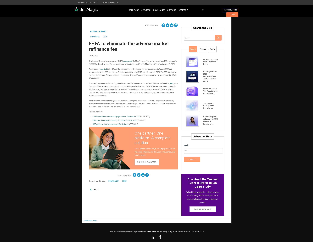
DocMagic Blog (98, 32)
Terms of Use (151, 232)
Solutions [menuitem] (134, 10)
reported (103, 69)
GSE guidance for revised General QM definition (111, 124)
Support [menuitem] (171, 10)
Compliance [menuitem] (159, 10)
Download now (203, 209)
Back (96, 190)
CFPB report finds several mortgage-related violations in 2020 (116, 117)
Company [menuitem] (183, 10)
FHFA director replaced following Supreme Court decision (114, 120)
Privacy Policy (167, 232)
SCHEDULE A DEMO (146, 162)
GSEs (105, 37)
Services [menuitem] (146, 10)
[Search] (218, 38)
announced (127, 61)
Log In (232, 14)
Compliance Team (90, 221)
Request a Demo (230, 10)
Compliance (94, 37)
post (171, 83)
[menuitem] (152, 237)
